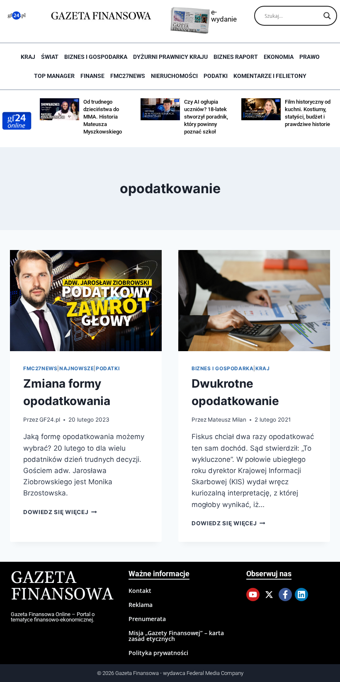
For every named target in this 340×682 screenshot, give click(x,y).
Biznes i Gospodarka (95, 56)
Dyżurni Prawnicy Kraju (170, 56)
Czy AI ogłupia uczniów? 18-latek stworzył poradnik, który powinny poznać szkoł (206, 117)
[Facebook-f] (285, 594)
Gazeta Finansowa (62, 586)
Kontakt (140, 591)
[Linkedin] (301, 594)
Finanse (92, 76)
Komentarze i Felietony (269, 76)
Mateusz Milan (227, 419)
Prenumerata (147, 619)
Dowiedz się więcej (60, 512)
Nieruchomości (174, 76)
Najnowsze (76, 368)
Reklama (141, 605)
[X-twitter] (269, 594)
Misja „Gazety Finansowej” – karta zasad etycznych (176, 636)
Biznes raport (236, 56)
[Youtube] (253, 594)
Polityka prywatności (158, 653)
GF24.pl (49, 419)
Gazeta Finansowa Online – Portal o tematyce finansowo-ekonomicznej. (53, 617)
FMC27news (127, 76)
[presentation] (86, 300)
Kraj (28, 56)
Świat (49, 56)
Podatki (216, 76)
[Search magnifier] (327, 16)
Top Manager (54, 76)
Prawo (309, 56)
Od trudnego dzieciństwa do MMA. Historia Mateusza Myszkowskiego (102, 117)
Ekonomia (279, 56)
